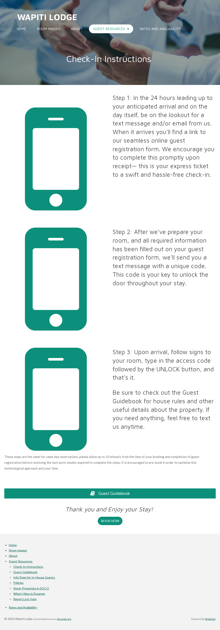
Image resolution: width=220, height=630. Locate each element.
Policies (18, 583)
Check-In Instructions (28, 566)
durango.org (64, 619)
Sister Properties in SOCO (31, 588)
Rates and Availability (23, 607)
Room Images (18, 550)
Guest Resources (20, 561)
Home (13, 545)
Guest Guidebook (25, 572)
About (13, 555)
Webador (210, 618)
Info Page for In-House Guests (34, 577)
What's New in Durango (29, 593)
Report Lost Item (25, 599)
